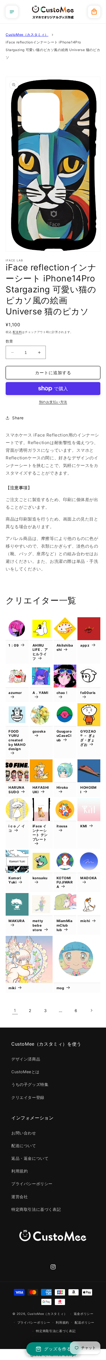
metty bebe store (38, 925)
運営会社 (19, 1196)
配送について (23, 1145)
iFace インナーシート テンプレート (40, 832)
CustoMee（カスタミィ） (27, 34)
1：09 (13, 645)
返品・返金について (29, 1158)
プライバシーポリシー (32, 1183)
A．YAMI (40, 693)
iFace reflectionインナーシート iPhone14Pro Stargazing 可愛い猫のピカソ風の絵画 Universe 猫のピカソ (53, 49)
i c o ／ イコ (16, 828)
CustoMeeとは (25, 1071)
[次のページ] (91, 1010)
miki (12, 988)
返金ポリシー (84, 1314)
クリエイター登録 (27, 1097)
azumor (15, 693)
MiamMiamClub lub (65, 925)
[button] (12, 12)
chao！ (63, 693)
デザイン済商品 (25, 1059)
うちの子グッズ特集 (29, 1084)
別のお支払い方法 (53, 402)
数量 (9, 341)
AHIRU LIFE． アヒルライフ (40, 652)
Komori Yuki (14, 880)
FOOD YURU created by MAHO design (16, 740)
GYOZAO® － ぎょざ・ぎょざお (88, 738)
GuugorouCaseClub (64, 735)
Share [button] (18, 417)
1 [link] (15, 1010)
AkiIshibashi (65, 647)
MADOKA (88, 878)
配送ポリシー (84, 1322)
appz (84, 645)
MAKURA (16, 921)
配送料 (17, 332)
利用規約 (19, 1171)
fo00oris (88, 693)
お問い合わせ (23, 1132)
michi (85, 921)
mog (60, 988)
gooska (39, 731)
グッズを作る (57, 1349)
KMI (83, 826)
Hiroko (62, 787)
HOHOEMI (88, 789)
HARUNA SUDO (16, 789)
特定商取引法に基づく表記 (36, 1209)
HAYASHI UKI (41, 789)
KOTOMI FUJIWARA (65, 882)
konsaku (40, 878)
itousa (62, 826)
